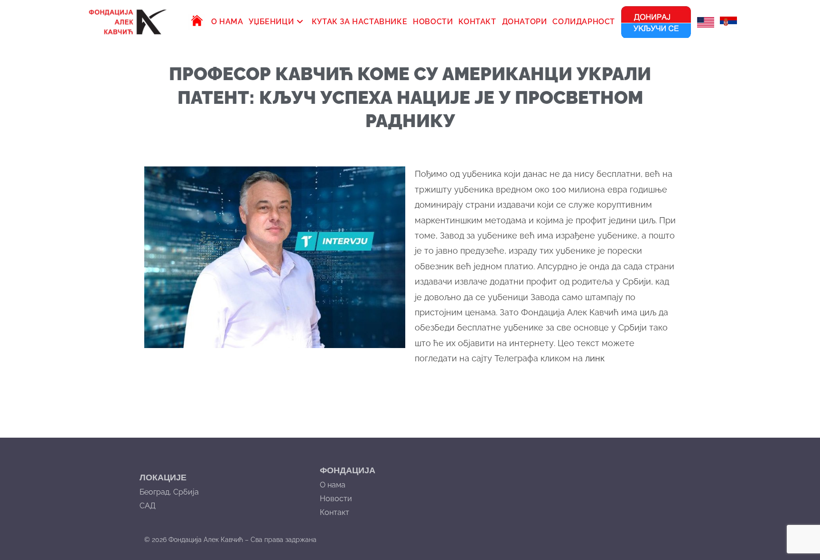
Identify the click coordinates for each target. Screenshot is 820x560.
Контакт (334, 512)
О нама (332, 484)
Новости (336, 498)
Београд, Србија (169, 491)
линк (595, 358)
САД (148, 505)
